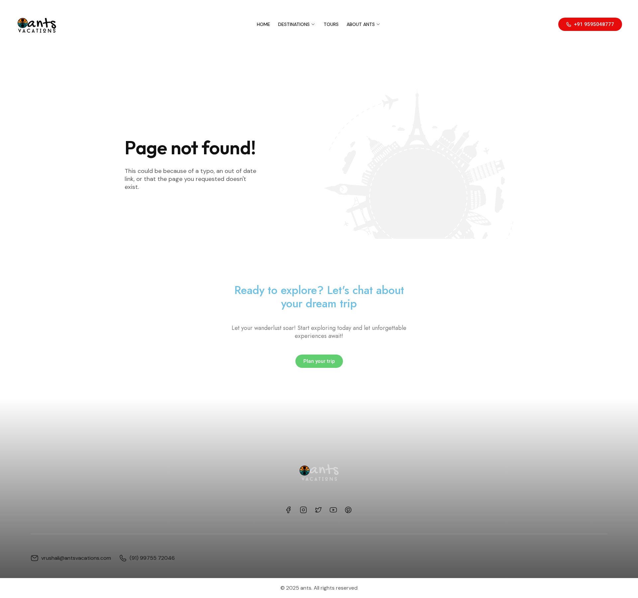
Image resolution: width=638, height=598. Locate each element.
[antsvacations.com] (36, 24)
